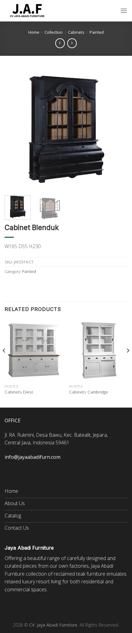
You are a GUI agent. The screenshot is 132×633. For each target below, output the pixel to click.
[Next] (117, 129)
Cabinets (76, 32)
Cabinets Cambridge (88, 392)
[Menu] (123, 10)
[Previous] (14, 129)
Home (33, 32)
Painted (97, 32)
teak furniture (90, 573)
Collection (54, 32)
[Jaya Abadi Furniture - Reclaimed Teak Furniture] (28, 10)
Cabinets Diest (19, 392)
